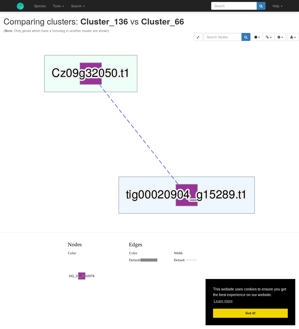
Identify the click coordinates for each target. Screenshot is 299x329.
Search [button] (76, 6)
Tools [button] (57, 6)
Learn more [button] (223, 301)
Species (40, 6)
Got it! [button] (251, 313)
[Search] (261, 6)
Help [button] (276, 6)
